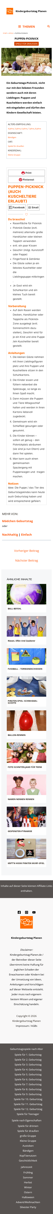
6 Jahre (24, 128)
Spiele (11, 33)
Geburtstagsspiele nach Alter (26, 1049)
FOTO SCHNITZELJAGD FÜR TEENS (25, 767)
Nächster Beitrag (26, 560)
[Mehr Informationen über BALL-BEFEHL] (26, 594)
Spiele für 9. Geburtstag (28, 1094)
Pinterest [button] (28, 179)
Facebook (18, 207)
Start (5, 33)
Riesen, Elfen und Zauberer (21, 640)
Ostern (28, 1192)
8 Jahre (38, 128)
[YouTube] (34, 912)
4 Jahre (11, 128)
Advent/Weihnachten (28, 1202)
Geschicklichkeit (28, 1160)
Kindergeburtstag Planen (31, 11)
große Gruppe (28, 1135)
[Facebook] (19, 912)
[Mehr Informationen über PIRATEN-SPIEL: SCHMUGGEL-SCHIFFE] (26, 686)
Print (28, 172)
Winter (28, 1187)
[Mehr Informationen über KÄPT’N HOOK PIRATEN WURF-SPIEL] (26, 849)
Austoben (28, 1145)
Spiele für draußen (26, 43)
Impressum (22, 1025)
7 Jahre (31, 128)
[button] (48, 26)
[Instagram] (26, 912)
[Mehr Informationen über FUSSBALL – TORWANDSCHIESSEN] (26, 656)
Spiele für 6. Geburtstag (28, 1079)
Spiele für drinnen (28, 1126)
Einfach (26, 535)
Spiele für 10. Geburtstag (28, 1099)
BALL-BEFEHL (14, 608)
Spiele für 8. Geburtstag (28, 1089)
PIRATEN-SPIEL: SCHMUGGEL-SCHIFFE (23, 701)
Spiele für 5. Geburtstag (28, 1074)
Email (35, 207)
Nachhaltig (10, 535)
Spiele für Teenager (28, 1114)
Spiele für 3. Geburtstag (28, 1064)
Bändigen (12, 137)
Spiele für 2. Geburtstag (28, 1059)
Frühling (28, 1172)
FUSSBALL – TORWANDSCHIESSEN (25, 668)
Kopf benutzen (28, 1155)
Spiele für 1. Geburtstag (28, 1054)
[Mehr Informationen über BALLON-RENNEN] (26, 720)
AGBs (34, 1025)
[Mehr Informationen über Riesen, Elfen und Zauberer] (26, 626)
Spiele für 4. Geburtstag (28, 1069)
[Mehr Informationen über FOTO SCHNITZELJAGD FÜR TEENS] (26, 753)
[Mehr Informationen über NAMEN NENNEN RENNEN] (26, 785)
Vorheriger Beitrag (26, 551)
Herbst (28, 1182)
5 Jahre (18, 128)
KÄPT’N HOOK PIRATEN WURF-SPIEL (26, 863)
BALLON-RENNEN (16, 735)
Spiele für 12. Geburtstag (28, 1109)
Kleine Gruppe (14, 154)
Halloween (28, 1197)
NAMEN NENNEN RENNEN (21, 799)
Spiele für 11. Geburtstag (28, 1104)
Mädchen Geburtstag (17, 521)
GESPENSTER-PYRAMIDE (20, 831)
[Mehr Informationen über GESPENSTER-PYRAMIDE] (26, 817)
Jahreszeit (26, 1167)
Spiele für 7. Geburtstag (28, 1084)
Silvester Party (28, 1207)
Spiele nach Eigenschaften (26, 1120)
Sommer (28, 1177)
